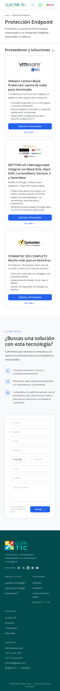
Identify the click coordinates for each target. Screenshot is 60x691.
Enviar (40, 509)
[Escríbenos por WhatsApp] (41, 5)
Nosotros (9, 622)
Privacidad (10, 633)
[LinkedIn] (28, 568)
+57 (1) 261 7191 (13, 653)
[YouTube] (37, 568)
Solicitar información (30, 126)
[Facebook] (18, 568)
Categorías (39, 576)
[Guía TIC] (16, 4)
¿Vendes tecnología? (15, 582)
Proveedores (11, 593)
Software (37, 582)
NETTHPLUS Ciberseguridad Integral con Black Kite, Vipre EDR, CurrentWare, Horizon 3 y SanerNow (29, 171)
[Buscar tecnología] (33, 5)
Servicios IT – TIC (41, 602)
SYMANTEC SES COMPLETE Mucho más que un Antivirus (29, 258)
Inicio (7, 15)
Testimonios (11, 628)
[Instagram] (32, 568)
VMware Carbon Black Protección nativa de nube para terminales (27, 85)
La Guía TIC (10, 617)
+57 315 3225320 (13, 658)
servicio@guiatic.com (15, 662)
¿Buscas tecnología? (15, 588)
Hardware (37, 588)
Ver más (30, 132)
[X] (23, 568)
